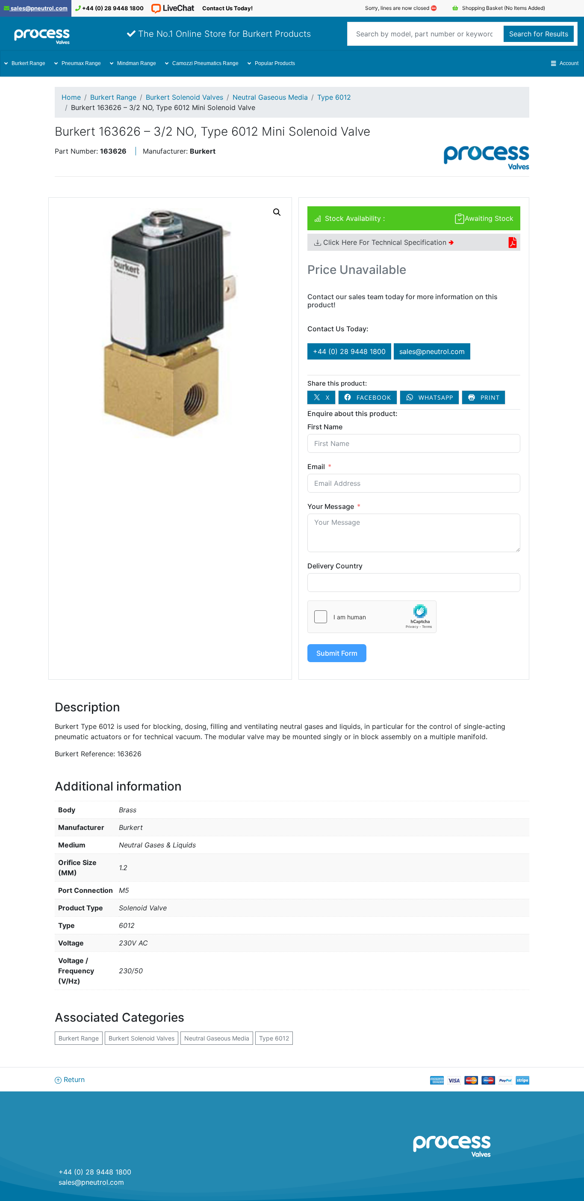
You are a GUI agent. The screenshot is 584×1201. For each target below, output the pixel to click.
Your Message (330, 506)
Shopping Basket (503, 8)
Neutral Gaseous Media (270, 97)
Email (316, 466)
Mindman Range (136, 63)
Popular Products (275, 63)
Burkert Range (28, 63)
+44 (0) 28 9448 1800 (112, 8)
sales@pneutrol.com (38, 8)
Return (73, 1079)
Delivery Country (335, 566)
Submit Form (336, 653)
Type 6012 (334, 97)
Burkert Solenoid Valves (184, 97)
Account (569, 63)
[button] (277, 212)
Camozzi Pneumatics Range (205, 63)
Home (71, 97)
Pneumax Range (81, 63)
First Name (324, 426)
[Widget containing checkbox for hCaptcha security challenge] (372, 616)
